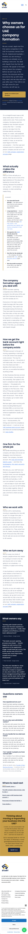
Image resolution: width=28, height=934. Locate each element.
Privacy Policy (17, 932)
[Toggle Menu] (22, 5)
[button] (26, 905)
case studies (9, 432)
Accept (14, 920)
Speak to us (14, 850)
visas (15, 256)
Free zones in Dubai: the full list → (12, 800)
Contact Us (4, 899)
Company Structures (20, 891)
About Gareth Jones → (8, 786)
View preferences (14, 928)
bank (18, 232)
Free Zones (18, 897)
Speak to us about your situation (12, 94)
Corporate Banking (20, 893)
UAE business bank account (11, 427)
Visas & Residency (19, 895)
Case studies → (6, 804)
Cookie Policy (10, 932)
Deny (14, 924)
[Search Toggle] (26, 5)
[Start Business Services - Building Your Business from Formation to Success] (4, 5)
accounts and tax (12, 258)
